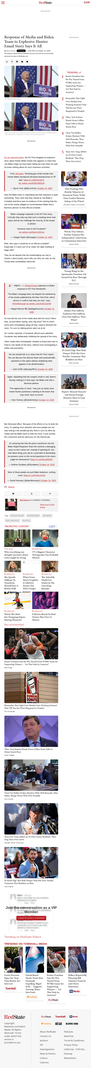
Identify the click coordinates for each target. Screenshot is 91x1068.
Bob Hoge (8, 668)
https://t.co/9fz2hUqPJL (34, 180)
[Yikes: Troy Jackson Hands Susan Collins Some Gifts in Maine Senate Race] (31, 731)
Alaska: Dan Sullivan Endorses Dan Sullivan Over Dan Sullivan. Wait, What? (74, 315)
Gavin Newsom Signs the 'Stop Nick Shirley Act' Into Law (12, 979)
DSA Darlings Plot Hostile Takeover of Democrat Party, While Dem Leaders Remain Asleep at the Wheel (74, 195)
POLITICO (26, 521)
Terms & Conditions (74, 1040)
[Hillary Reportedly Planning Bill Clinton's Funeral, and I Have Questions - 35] (77, 960)
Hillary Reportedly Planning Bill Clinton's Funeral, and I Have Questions (77, 980)
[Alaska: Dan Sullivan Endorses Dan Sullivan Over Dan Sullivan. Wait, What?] (74, 300)
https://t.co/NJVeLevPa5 (34, 475)
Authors (44, 1040)
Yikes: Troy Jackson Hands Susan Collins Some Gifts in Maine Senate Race (28, 750)
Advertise (68, 1036)
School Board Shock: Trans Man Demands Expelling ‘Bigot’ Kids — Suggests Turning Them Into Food (34, 983)
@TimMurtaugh (19, 304)
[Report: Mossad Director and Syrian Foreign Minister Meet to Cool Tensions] (74, 381)
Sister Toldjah (9, 755)
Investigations (47, 1049)
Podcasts (68, 1031)
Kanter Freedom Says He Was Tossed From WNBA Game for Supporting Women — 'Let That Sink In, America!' (31, 663)
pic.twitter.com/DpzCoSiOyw (31, 232)
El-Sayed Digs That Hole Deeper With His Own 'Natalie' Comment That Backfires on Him (29, 882)
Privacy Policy (71, 1044)
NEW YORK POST (12, 521)
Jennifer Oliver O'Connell (13, 843)
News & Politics (48, 1053)
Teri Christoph (9, 711)
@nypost (19, 174)
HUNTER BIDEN (33, 516)
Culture (43, 1058)
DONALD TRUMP (17, 516)
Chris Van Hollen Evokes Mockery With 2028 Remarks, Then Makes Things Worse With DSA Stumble (31, 794)
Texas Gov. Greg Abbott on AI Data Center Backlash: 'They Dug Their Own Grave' (30, 838)
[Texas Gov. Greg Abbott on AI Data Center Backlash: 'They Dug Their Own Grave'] (31, 819)
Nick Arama (11, 51)
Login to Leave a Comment (31, 918)
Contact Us (45, 1036)
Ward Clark (74, 244)
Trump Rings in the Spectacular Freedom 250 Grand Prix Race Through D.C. (73, 275)
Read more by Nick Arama (47, 506)
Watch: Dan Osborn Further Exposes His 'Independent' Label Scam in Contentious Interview (73, 236)
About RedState (48, 1031)
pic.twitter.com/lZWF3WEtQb (31, 183)
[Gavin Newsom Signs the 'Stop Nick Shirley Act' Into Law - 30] (13, 960)
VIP (41, 1044)
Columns (44, 1062)
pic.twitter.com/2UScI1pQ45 (38, 304)
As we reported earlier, (14, 157)
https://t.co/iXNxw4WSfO (42, 459)
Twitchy (11, 487)
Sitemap (68, 1053)
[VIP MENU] (87, 3)
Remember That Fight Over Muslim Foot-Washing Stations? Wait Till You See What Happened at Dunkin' (30, 706)
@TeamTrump (31, 286)
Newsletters (70, 1058)
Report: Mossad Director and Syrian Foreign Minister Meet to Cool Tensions (74, 396)
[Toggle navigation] (3, 3)
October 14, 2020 (44, 188)
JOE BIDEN (47, 516)
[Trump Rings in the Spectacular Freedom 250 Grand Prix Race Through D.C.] (74, 260)
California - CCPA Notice (75, 1049)
